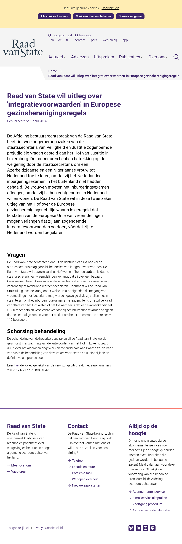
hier (17, 365)
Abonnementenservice (149, 491)
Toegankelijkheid (18, 528)
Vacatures (18, 471)
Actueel (55, 56)
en (52, 40)
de (60, 40)
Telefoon (78, 460)
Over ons (156, 56)
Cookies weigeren (130, 16)
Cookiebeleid (110, 8)
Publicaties (129, 56)
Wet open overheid (85, 479)
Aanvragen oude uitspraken (152, 510)
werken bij (110, 40)
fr (68, 40)
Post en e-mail (82, 473)
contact (80, 40)
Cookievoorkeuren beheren (93, 16)
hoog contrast (62, 35)
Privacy (38, 528)
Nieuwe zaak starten (86, 485)
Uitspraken (104, 56)
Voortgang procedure (147, 504)
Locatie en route (83, 467)
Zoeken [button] (176, 57)
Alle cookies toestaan (54, 16)
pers (94, 40)
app (125, 40)
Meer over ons (21, 465)
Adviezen (80, 56)
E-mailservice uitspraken (150, 498)
